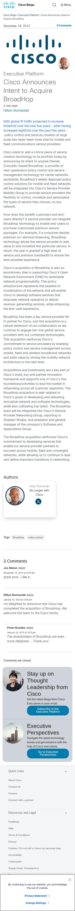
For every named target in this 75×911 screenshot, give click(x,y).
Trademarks (15, 861)
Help (10, 828)
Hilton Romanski (16, 110)
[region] (37, 892)
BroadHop (18, 537)
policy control (35, 537)
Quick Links (16, 771)
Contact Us (14, 786)
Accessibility (15, 855)
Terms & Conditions (19, 835)
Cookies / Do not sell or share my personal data (34, 848)
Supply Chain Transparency (23, 868)
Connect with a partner (20, 800)
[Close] (70, 879)
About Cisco (15, 780)
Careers (12, 793)
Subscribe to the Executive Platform (48, 710)
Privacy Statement (36, 895)
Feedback (13, 821)
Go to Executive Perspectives (48, 753)
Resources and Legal (22, 812)
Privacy (12, 841)
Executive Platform (28, 15)
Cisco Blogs (26, 4)
